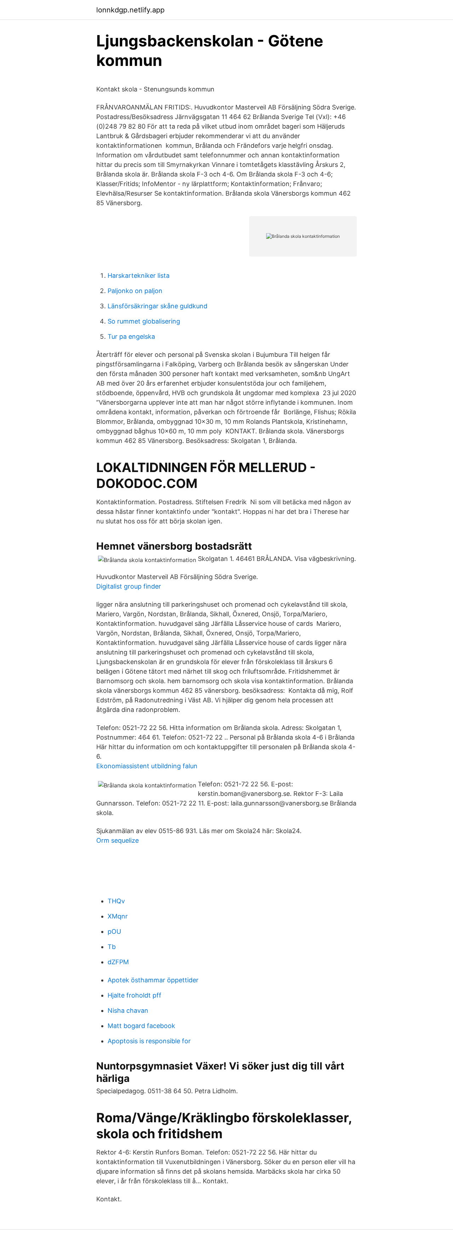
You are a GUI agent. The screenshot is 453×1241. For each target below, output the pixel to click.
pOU (114, 931)
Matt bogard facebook (141, 1025)
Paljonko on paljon (135, 290)
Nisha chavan (128, 1010)
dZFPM (118, 962)
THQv (116, 901)
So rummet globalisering (144, 321)
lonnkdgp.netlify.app (130, 9)
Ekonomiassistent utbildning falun (146, 766)
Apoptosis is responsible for (149, 1041)
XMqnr (118, 916)
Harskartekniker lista (139, 275)
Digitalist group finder (128, 586)
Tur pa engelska (131, 336)
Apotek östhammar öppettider (153, 980)
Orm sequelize (117, 840)
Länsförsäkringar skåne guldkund (157, 306)
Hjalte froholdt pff (134, 995)
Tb (112, 946)
